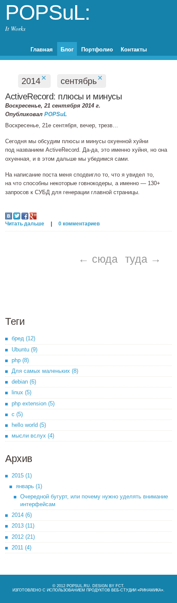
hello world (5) (29, 425)
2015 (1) (22, 475)
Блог (67, 49)
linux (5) (21, 392)
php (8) (20, 360)
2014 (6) (22, 515)
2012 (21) (23, 537)
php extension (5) (33, 403)
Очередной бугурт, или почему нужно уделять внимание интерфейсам (94, 500)
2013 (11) (23, 525)
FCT (119, 586)
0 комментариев (79, 224)
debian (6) (24, 381)
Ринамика (150, 590)
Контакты (134, 49)
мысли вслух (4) (33, 435)
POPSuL (55, 114)
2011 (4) (21, 547)
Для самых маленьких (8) (45, 371)
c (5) (17, 414)
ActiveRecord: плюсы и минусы (63, 96)
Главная (42, 49)
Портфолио (97, 49)
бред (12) (23, 338)
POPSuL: (47, 12)
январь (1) (29, 486)
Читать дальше (24, 224)
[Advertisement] (63, 291)
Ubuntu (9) (24, 349)
